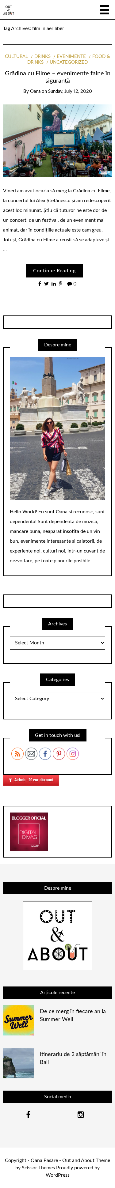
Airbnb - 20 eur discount (34, 780)
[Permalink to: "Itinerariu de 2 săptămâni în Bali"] (18, 1062)
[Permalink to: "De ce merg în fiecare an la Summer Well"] (18, 1019)
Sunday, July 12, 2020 (70, 91)
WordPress (58, 1175)
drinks (42, 56)
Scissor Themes (38, 1167)
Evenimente (71, 56)
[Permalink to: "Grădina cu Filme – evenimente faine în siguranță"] (57, 140)
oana (35, 91)
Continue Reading (54, 270)
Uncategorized (69, 62)
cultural (16, 56)
